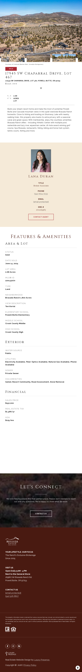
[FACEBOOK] (7, 646)
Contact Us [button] (41, 514)
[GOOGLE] (19, 646)
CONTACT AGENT (41, 217)
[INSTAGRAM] (13, 646)
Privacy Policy (29, 665)
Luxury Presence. (42, 660)
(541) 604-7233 (41, 194)
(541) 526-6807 (12, 596)
